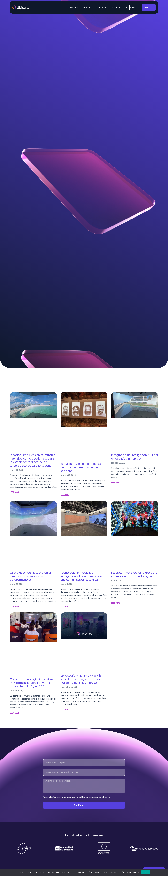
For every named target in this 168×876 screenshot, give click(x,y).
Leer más (14, 492)
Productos (73, 7)
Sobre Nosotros (106, 7)
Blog (118, 7)
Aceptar (145, 872)
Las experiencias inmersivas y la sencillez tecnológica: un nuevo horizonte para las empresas (81, 679)
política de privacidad (88, 797)
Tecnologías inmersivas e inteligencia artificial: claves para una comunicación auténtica (82, 576)
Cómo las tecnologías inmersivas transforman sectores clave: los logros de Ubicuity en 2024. (31, 683)
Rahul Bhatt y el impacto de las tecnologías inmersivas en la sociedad (81, 468)
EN (126, 7)
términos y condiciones (64, 797)
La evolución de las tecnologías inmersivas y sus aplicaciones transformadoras (30, 576)
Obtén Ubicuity (88, 7)
